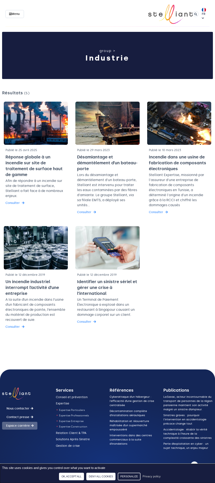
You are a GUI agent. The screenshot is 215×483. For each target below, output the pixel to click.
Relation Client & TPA (71, 433)
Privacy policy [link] (152, 476)
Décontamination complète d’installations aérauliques (128, 413)
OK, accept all (71, 476)
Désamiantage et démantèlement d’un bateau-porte (107, 162)
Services (64, 390)
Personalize (129, 476)
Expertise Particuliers (71, 410)
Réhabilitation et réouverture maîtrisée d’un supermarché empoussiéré (129, 425)
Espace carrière (18, 425)
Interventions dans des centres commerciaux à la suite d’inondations (131, 439)
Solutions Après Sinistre (73, 439)
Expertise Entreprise (71, 421)
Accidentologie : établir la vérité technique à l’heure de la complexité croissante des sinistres (187, 433)
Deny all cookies (101, 476)
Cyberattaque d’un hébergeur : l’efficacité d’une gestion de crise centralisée (132, 401)
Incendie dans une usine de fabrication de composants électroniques (177, 162)
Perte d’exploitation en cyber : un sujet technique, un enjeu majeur (186, 445)
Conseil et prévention (72, 397)
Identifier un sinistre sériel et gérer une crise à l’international (107, 287)
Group (106, 51)
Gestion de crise (68, 446)
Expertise (62, 403)
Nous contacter (18, 408)
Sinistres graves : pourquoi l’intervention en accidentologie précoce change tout (184, 419)
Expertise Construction (72, 426)
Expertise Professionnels (73, 415)
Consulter (12, 203)
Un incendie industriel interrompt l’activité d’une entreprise (32, 287)
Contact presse (18, 417)
